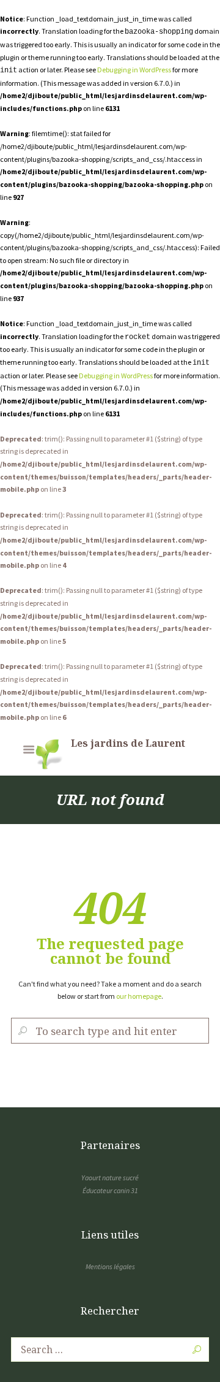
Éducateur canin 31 (110, 1190)
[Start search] (22, 1031)
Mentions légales (110, 1266)
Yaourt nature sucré (110, 1177)
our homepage (138, 996)
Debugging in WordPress (134, 69)
